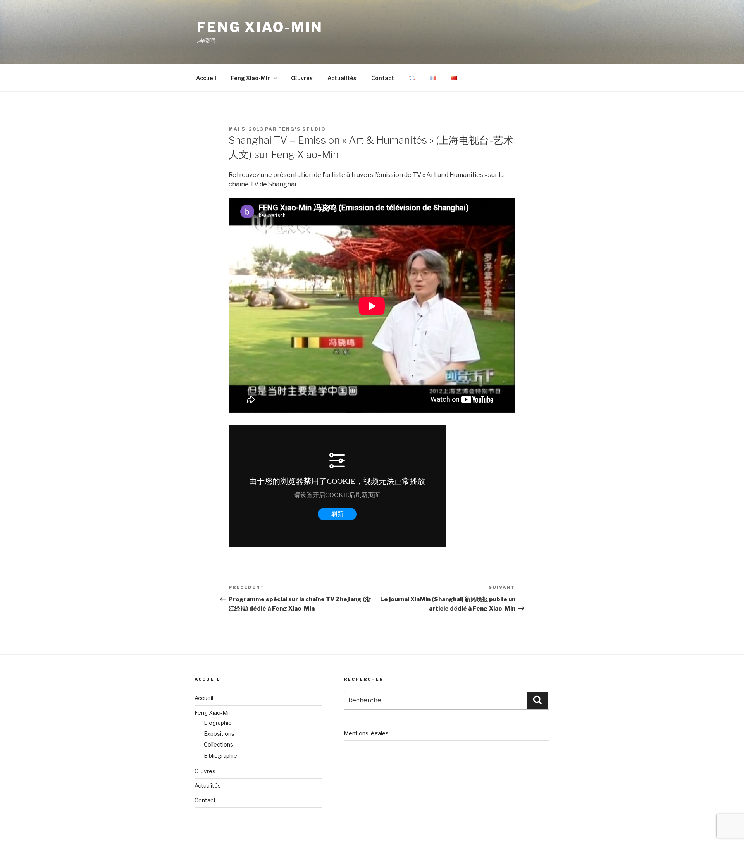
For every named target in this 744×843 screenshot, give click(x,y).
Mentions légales (366, 733)
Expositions (219, 733)
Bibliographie (220, 755)
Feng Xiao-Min (259, 27)
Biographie (218, 722)
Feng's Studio (302, 129)
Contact (382, 78)
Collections (218, 744)
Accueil (206, 78)
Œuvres (302, 78)
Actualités (341, 78)
